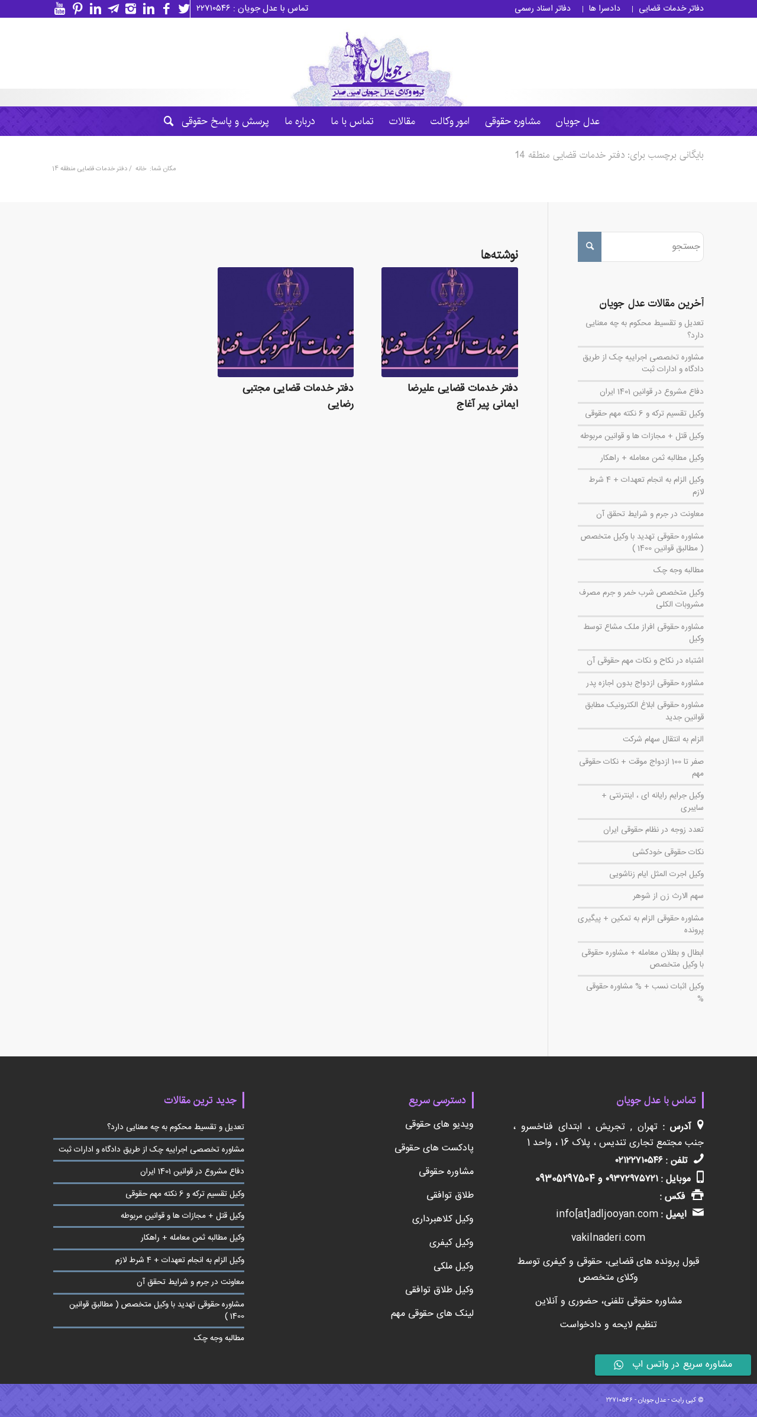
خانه (140, 169)
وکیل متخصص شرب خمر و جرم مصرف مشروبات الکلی (641, 598)
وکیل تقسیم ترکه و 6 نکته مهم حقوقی (644, 413)
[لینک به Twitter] (181, 9)
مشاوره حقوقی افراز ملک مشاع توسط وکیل (643, 633)
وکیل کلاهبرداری (443, 1219)
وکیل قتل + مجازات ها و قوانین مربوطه (642, 436)
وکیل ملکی (454, 1267)
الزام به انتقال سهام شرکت (663, 739)
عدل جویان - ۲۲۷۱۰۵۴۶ (636, 1400)
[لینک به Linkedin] (145, 9)
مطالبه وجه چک (679, 570)
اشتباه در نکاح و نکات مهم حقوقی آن (645, 660)
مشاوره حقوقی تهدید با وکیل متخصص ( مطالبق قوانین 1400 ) (642, 542)
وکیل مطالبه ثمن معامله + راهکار (652, 458)
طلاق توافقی (450, 1196)
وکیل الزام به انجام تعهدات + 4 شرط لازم (646, 486)
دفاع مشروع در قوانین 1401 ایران (652, 391)
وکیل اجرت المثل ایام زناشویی (656, 874)
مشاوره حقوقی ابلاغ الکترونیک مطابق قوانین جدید (644, 711)
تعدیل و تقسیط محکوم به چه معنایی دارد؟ (644, 329)
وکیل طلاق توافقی (439, 1290)
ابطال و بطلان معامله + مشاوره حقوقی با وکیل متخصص (642, 958)
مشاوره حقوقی (446, 1172)
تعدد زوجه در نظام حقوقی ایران (653, 829)
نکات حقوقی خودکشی (668, 852)
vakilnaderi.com (608, 1238)
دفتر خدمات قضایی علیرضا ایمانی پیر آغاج (462, 396)
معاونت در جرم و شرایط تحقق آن (650, 514)
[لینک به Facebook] (163, 9)
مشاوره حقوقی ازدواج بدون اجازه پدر (645, 683)
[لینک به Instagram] (128, 9)
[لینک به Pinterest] (74, 9)
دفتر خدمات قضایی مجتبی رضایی (298, 396)
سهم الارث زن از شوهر (668, 896)
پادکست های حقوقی (434, 1148)
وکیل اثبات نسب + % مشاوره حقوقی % (645, 992)
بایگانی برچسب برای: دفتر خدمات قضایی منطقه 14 (609, 155)
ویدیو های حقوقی (439, 1125)
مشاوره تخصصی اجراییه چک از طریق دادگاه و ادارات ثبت (643, 363)
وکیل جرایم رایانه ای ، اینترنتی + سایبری (652, 801)
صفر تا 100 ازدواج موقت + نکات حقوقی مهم (641, 767)
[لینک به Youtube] (57, 9)
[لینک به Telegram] (110, 9)
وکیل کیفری (451, 1243)
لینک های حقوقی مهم (432, 1314)
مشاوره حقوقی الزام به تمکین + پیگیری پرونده (641, 924)
